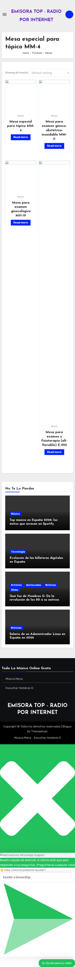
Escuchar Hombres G (19, 688)
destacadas (33, 585)
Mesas (20, 116)
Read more (20, 137)
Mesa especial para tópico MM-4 (20, 126)
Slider (14, 589)
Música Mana (14, 678)
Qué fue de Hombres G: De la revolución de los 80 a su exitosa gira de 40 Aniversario (34, 600)
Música (15, 513)
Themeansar (39, 731)
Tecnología (18, 551)
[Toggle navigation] (4, 14)
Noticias (50, 585)
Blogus (67, 726)
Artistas (16, 585)
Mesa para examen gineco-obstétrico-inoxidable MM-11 (54, 130)
